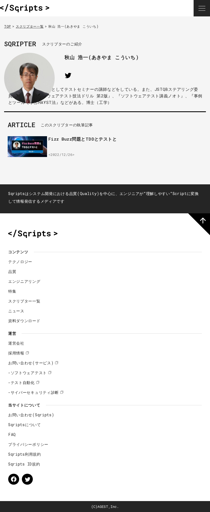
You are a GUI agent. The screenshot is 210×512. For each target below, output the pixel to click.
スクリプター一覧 (30, 26)
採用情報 (16, 353)
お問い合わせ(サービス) (31, 362)
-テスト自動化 (21, 382)
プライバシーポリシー (28, 444)
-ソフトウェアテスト (27, 372)
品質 (12, 271)
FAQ (12, 434)
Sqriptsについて (24, 424)
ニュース (16, 310)
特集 (12, 291)
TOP (7, 26)
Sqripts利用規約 (24, 454)
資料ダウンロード (24, 320)
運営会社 (16, 343)
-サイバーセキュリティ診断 (33, 392)
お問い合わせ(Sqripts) (31, 414)
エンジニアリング (24, 281)
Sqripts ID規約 (24, 464)
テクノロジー (20, 261)
